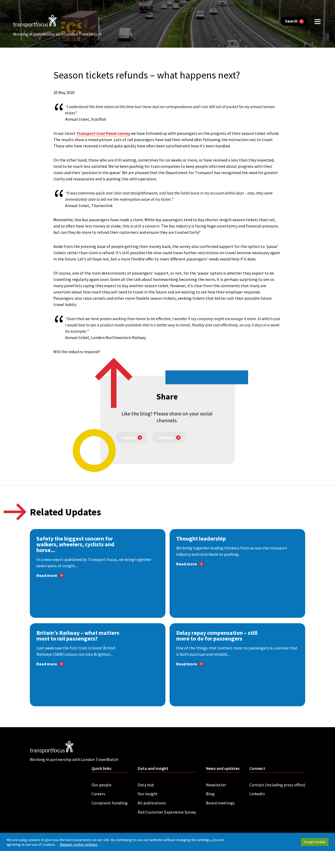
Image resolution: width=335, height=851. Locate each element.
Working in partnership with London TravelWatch (57, 34)
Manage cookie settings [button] (79, 844)
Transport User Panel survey (103, 133)
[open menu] (317, 21)
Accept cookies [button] (314, 842)
